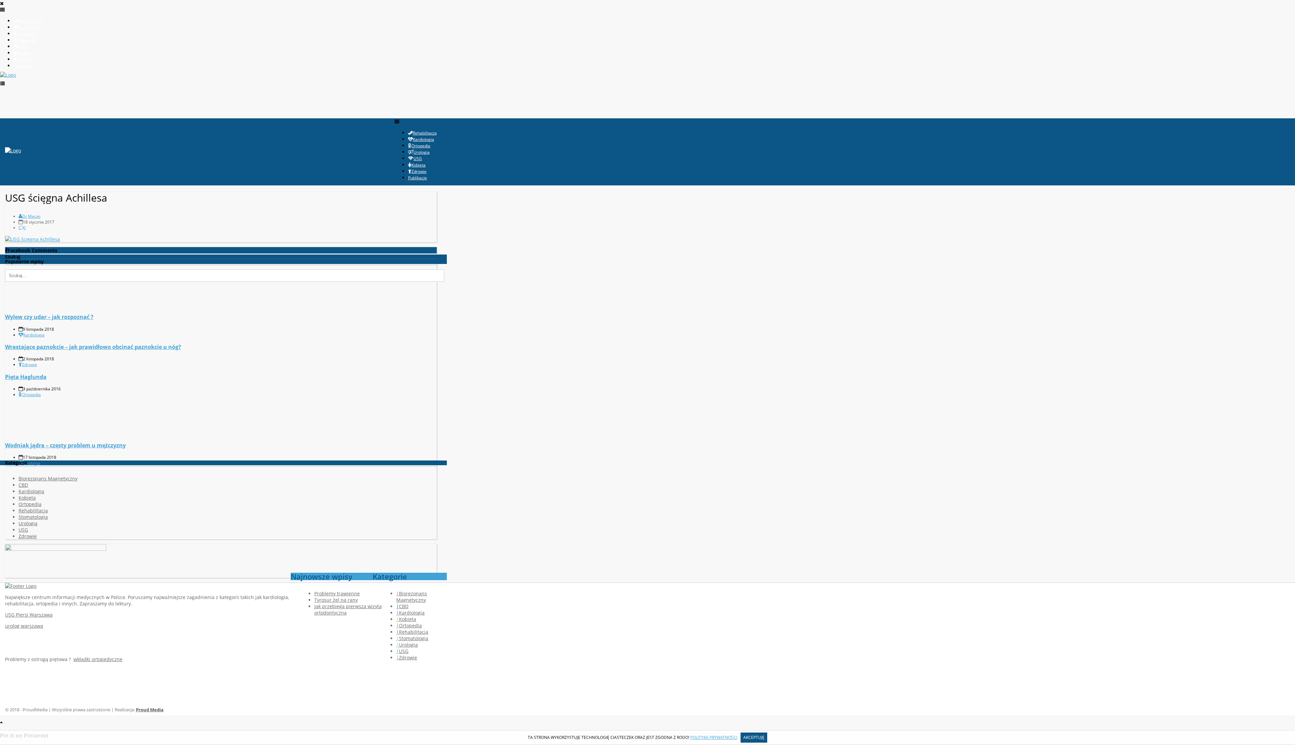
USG (23, 530)
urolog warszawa (24, 626)
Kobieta (27, 498)
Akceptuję (754, 737)
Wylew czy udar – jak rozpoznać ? (49, 317)
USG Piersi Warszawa (29, 615)
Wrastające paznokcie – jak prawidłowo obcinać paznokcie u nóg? (93, 347)
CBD (23, 485)
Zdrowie (29, 364)
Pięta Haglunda (26, 377)
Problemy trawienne (337, 593)
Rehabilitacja (33, 510)
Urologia (32, 463)
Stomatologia (33, 517)
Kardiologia (34, 335)
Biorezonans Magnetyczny (48, 478)
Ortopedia (31, 394)
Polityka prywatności (713, 737)
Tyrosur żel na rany (336, 600)
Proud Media (150, 710)
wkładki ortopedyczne (98, 659)
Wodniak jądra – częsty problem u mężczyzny (65, 445)
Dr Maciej (31, 216)
